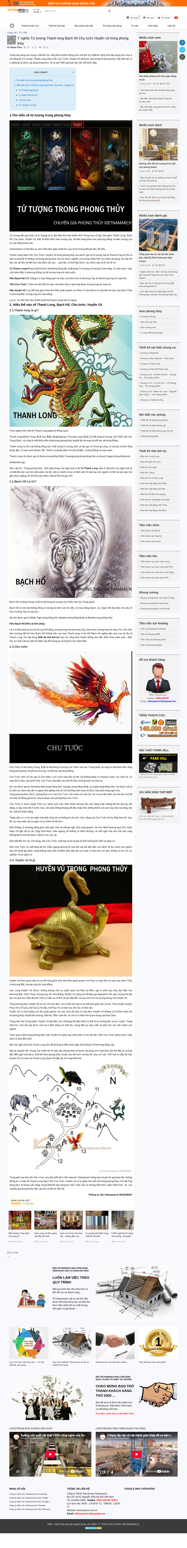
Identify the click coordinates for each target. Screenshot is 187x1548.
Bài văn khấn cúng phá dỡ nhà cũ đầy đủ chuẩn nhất (157, 108)
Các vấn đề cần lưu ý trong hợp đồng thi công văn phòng (157, 199)
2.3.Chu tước (25, 100)
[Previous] (9, 1228)
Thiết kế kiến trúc (30, 26)
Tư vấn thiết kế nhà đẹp (152, 333)
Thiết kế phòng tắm (150, 436)
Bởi (8, 47)
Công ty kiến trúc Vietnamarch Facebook (28, 1494)
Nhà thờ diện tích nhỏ (151, 462)
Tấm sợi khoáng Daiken (152, 645)
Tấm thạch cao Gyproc (151, 536)
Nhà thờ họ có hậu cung (152, 478)
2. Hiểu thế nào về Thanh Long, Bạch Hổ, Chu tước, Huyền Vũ (44, 85)
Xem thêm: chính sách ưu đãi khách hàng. (115, 1413)
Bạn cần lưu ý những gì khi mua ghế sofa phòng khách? (156, 284)
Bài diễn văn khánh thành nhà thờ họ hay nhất (155, 100)
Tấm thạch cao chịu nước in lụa (155, 561)
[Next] (132, 1228)
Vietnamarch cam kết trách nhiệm (111, 1362)
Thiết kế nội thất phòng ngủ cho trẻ (157, 431)
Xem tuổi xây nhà (149, 322)
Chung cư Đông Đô (149, 353)
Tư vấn (134, 26)
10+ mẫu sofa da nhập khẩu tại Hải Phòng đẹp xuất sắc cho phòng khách (156, 293)
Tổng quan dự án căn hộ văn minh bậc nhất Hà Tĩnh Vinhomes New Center (156, 257)
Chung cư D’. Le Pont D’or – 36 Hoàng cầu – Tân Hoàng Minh (157, 384)
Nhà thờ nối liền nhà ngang (153, 494)
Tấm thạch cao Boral (150, 530)
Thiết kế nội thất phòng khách (154, 420)
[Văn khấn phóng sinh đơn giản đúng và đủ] (158, 57)
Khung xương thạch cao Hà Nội (155, 608)
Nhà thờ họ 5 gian (149, 467)
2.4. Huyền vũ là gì (27, 105)
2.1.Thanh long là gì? (28, 90)
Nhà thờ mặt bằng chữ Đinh (153, 510)
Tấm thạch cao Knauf (150, 541)
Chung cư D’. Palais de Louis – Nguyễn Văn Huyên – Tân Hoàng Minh (158, 393)
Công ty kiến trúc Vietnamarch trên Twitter (28, 1498)
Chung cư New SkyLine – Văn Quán (157, 358)
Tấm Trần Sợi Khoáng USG (153, 639)
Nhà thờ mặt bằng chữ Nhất (153, 483)
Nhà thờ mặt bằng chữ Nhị (153, 489)
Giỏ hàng (135, 17)
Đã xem (150, 18)
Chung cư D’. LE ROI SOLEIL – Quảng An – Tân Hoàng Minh (157, 376)
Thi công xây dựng (112, 26)
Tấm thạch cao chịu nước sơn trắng (157, 572)
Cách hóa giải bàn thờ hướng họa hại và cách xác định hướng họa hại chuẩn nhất (157, 189)
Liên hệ (171, 26)
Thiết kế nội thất (57, 26)
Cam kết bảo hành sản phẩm (152, 1362)
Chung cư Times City (150, 364)
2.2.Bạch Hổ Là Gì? (28, 95)
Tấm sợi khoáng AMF (150, 634)
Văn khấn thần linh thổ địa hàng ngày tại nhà (157, 91)
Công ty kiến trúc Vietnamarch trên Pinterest (29, 1509)
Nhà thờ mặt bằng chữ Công (154, 505)
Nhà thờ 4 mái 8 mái (150, 456)
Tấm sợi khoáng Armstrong (153, 629)
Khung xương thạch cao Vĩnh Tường (157, 598)
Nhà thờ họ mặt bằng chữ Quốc (155, 499)
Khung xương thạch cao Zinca (154, 603)
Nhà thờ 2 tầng (147, 472)
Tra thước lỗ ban (148, 316)
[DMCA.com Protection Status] (94, 1528)
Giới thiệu (153, 26)
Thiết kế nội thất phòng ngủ (153, 425)
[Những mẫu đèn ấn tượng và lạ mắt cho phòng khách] (158, 144)
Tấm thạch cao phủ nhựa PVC (155, 577)
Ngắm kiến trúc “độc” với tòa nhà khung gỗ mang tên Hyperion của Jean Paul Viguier (158, 275)
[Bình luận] (33, 47)
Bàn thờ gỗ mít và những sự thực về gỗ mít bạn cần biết (158, 179)
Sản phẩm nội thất (83, 26)
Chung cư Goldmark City (152, 400)
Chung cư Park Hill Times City (154, 369)
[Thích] (25, 47)
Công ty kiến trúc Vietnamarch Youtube (27, 1505)
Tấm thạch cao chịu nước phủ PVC (157, 567)
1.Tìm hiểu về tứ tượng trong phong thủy (33, 80)
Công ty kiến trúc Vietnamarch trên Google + (30, 1501)
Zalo (182, 50)
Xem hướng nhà (148, 327)
